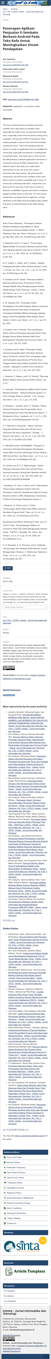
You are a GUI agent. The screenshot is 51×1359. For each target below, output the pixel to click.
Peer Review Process (16, 1172)
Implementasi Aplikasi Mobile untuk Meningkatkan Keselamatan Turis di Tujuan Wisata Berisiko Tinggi (28, 956)
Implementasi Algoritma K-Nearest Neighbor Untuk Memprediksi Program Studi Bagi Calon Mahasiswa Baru (28, 1033)
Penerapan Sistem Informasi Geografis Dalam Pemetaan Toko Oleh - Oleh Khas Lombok (27, 822)
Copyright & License (15, 1188)
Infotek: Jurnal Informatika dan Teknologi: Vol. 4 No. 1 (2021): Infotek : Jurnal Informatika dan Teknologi (28, 1022)
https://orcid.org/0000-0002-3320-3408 (15, 65)
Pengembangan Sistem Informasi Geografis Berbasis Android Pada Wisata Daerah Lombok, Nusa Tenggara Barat (27, 975)
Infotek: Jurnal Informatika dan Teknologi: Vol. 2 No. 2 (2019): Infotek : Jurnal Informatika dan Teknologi (27, 855)
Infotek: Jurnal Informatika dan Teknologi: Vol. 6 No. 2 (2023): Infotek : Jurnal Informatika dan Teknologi (27, 893)
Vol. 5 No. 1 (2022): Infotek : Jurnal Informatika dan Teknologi (23, 13)
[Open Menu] (3, 2)
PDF (9, 568)
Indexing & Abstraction (16, 1213)
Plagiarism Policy (14, 1193)
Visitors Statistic (14, 1218)
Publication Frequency (16, 1167)
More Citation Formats (14, 607)
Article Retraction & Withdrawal (20, 1198)
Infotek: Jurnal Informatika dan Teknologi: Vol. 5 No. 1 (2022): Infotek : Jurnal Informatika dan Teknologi (26, 945)
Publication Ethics (15, 1183)
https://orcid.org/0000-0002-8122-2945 (15, 92)
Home (5, 9)
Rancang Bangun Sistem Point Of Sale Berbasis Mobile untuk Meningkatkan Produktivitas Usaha (26, 866)
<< (4, 1129)
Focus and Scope (14, 1157)
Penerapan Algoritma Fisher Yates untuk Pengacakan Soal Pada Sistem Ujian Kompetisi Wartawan (25, 1069)
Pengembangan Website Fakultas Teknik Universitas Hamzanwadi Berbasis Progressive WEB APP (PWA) (25, 904)
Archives (14, 9)
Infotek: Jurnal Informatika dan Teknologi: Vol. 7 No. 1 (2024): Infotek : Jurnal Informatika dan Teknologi (28, 792)
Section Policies (13, 1162)
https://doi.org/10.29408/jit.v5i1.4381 (23, 99)
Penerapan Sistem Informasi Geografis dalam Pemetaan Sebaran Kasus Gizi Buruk (27, 803)
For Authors (9, 1296)
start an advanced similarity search (30, 1136)
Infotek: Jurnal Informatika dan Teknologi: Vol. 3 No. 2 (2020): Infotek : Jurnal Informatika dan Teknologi (26, 750)
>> (14, 920)
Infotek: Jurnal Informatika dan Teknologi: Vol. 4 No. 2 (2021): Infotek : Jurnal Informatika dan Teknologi (28, 808)
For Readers (9, 1291)
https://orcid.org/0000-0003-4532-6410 (15, 82)
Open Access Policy (15, 1177)
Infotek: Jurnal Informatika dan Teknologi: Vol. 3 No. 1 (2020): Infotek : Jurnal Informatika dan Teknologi (27, 729)
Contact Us (11, 1223)
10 (23, 1129)
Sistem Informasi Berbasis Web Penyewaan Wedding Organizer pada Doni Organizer (26, 1016)
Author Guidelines (14, 1208)
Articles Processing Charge (18, 1203)
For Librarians (10, 1301)
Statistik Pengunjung (11, 1335)
